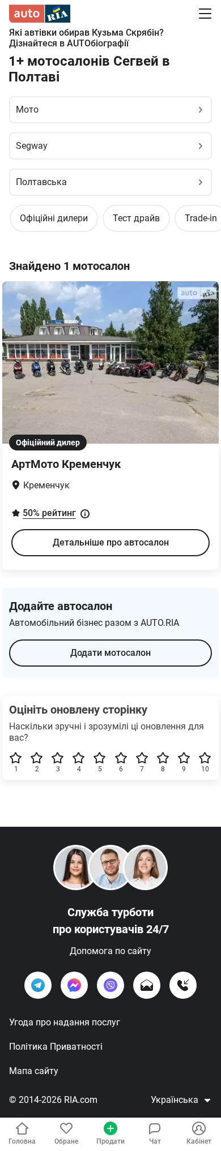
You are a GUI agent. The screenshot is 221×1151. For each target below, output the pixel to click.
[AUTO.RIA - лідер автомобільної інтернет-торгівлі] (39, 14)
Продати (110, 1141)
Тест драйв (136, 218)
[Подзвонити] (183, 985)
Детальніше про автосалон (111, 542)
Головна (22, 1141)
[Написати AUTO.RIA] (146, 985)
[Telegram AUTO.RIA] (38, 985)
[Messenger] (74, 985)
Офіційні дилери (54, 218)
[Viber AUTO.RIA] (110, 985)
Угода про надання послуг (64, 1022)
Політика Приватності (56, 1046)
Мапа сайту (33, 1071)
